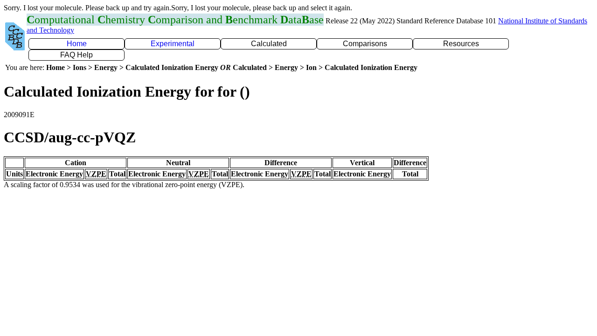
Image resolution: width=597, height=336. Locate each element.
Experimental (172, 44)
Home (77, 44)
